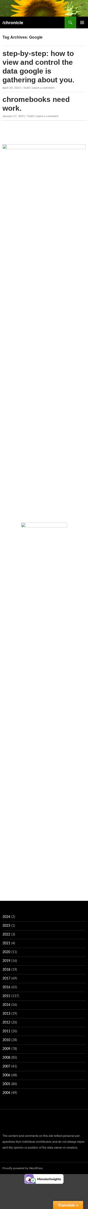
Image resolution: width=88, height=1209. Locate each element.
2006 (6, 1075)
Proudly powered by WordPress (22, 1168)
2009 (6, 1049)
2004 (6, 1093)
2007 (6, 1066)
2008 (6, 1057)
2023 (6, 925)
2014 (6, 1005)
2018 (6, 969)
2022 (6, 934)
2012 (6, 1022)
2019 (6, 961)
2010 (6, 1040)
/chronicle (12, 22)
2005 (6, 1084)
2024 (6, 917)
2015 (6, 996)
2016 (6, 987)
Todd (26, 87)
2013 (6, 1013)
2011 (6, 1031)
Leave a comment (43, 87)
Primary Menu (82, 22)
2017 (6, 978)
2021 (6, 943)
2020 (6, 952)
